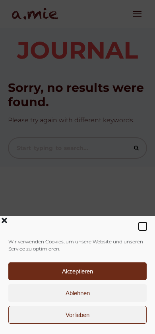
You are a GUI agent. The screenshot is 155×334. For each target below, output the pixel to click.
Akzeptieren (77, 271)
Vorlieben (77, 314)
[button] (143, 226)
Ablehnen (78, 293)
